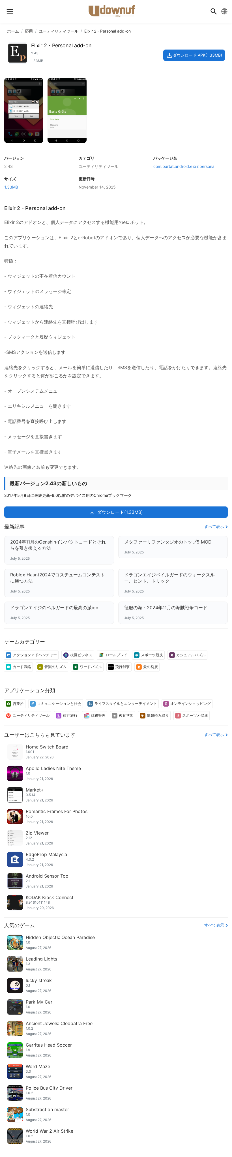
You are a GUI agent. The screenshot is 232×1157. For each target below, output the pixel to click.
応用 (29, 31)
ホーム (13, 31)
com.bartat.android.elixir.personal (184, 166)
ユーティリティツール (58, 31)
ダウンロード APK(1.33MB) (197, 55)
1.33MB (11, 187)
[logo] (10, 11)
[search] (214, 11)
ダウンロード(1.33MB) (120, 512)
